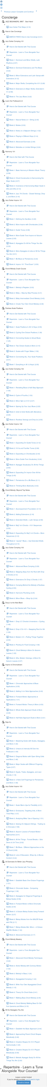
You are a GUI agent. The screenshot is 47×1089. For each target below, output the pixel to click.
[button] (1, 2)
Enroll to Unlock (23, 1082)
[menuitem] (1, 5)
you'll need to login (32, 1079)
